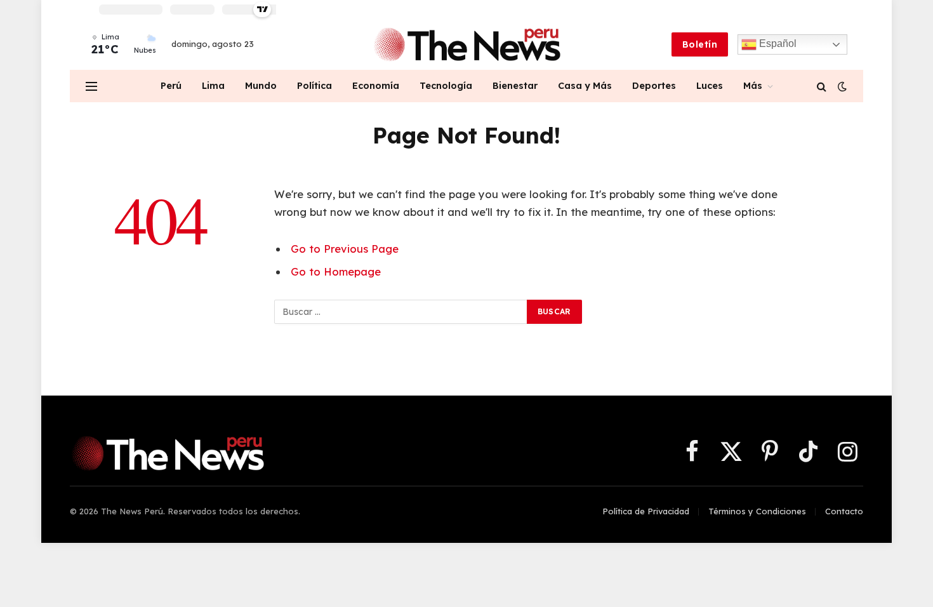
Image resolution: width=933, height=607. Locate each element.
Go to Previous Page (345, 248)
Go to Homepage (336, 271)
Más (752, 85)
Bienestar (515, 85)
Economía (375, 85)
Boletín (699, 44)
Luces (709, 85)
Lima (213, 85)
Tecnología (446, 85)
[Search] (821, 86)
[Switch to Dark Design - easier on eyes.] (841, 86)
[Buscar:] (401, 312)
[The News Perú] (467, 44)
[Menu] (91, 86)
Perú (171, 85)
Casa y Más (585, 85)
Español (777, 43)
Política (314, 85)
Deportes (654, 85)
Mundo (261, 85)
